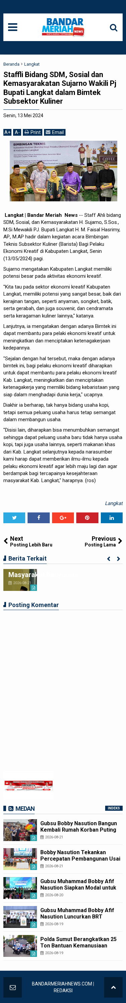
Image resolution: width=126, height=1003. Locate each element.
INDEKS (114, 808)
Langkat (114, 503)
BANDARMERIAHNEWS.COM (62, 984)
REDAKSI (63, 990)
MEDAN (25, 808)
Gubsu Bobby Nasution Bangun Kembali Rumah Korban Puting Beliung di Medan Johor (78, 829)
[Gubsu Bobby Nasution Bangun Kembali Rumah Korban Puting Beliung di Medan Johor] (20, 830)
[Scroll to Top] (113, 987)
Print (36, 132)
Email (58, 132)
